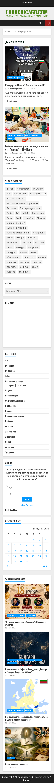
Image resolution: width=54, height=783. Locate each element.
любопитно (10, 436)
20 (14, 556)
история (39, 242)
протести (11, 266)
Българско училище (30, 208)
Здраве (8, 411)
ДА (10, 487)
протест (37, 262)
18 (45, 550)
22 (27, 556)
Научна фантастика (17, 385)
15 (27, 550)
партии (42, 257)
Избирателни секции (14, 416)
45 (6, 360)
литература (10, 431)
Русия (9, 218)
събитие (11, 271)
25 (45, 556)
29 (27, 561)
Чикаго (41, 218)
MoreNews (40, 776)
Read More (12, 101)
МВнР (25, 213)
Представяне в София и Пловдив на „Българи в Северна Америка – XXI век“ (27, 649)
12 (8, 550)
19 (8, 556)
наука (33, 252)
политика (12, 262)
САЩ (18, 218)
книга (9, 247)
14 (21, 550)
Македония (38, 213)
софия (35, 266)
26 (8, 561)
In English (38, 188)
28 (21, 561)
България (11, 208)
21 (21, 556)
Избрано (11, 138)
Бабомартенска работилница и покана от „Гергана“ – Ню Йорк (27, 124)
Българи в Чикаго (16, 198)
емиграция (39, 232)
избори (20, 237)
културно (11, 252)
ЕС (17, 213)
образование (13, 257)
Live (48, 23)
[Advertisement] (25, 327)
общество (29, 257)
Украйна (29, 218)
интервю (26, 242)
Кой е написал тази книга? (27, 744)
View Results (27, 505)
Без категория (11, 395)
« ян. (7, 565)
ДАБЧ (9, 213)
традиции (24, 271)
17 (39, 550)
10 (39, 545)
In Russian (10, 370)
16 (33, 550)
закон (10, 237)
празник (24, 262)
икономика (12, 242)
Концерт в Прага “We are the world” (27, 63)
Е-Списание (10, 405)
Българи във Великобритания (22, 203)
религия (24, 266)
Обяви (8, 441)
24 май (10, 188)
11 (45, 545)
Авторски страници (15, 78)
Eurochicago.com (27, 12)
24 (39, 556)
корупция (33, 247)
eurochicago (23, 188)
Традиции (9, 452)
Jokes (7, 376)
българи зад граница (33, 135)
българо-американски (18, 232)
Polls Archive (11, 510)
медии (23, 252)
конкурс (20, 247)
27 (14, 561)
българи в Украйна (16, 227)
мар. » (46, 565)
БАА (8, 193)
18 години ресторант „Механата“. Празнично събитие (27, 601)
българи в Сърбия (16, 222)
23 (33, 556)
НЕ (10, 493)
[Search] (40, 23)
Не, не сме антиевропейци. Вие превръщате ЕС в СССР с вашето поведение (27, 696)
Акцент (8, 390)
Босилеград (20, 193)
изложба (32, 237)
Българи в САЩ (38, 193)
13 (14, 550)
